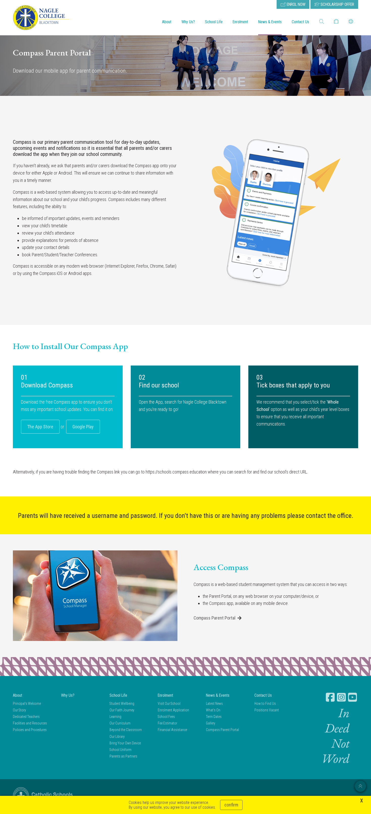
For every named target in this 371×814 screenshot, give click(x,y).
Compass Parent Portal (214, 618)
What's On (213, 710)
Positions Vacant (266, 710)
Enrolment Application (173, 710)
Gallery (210, 723)
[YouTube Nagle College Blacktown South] (353, 697)
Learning (115, 717)
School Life (214, 21)
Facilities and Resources (30, 723)
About (166, 21)
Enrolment (240, 21)
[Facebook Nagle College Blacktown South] (331, 697)
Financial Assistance (172, 730)
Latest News (214, 703)
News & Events (270, 21)
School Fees (166, 717)
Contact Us (300, 21)
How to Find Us (265, 703)
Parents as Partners (123, 756)
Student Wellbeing (122, 703)
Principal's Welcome (27, 703)
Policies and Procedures (30, 730)
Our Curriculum (120, 723)
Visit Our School (169, 703)
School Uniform (120, 750)
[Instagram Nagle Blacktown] (342, 697)
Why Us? (188, 21)
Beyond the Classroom (126, 730)
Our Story (19, 710)
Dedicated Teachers (26, 717)
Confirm (231, 804)
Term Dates (214, 717)
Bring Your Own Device (125, 743)
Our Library (117, 737)
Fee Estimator (167, 723)
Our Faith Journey (122, 710)
